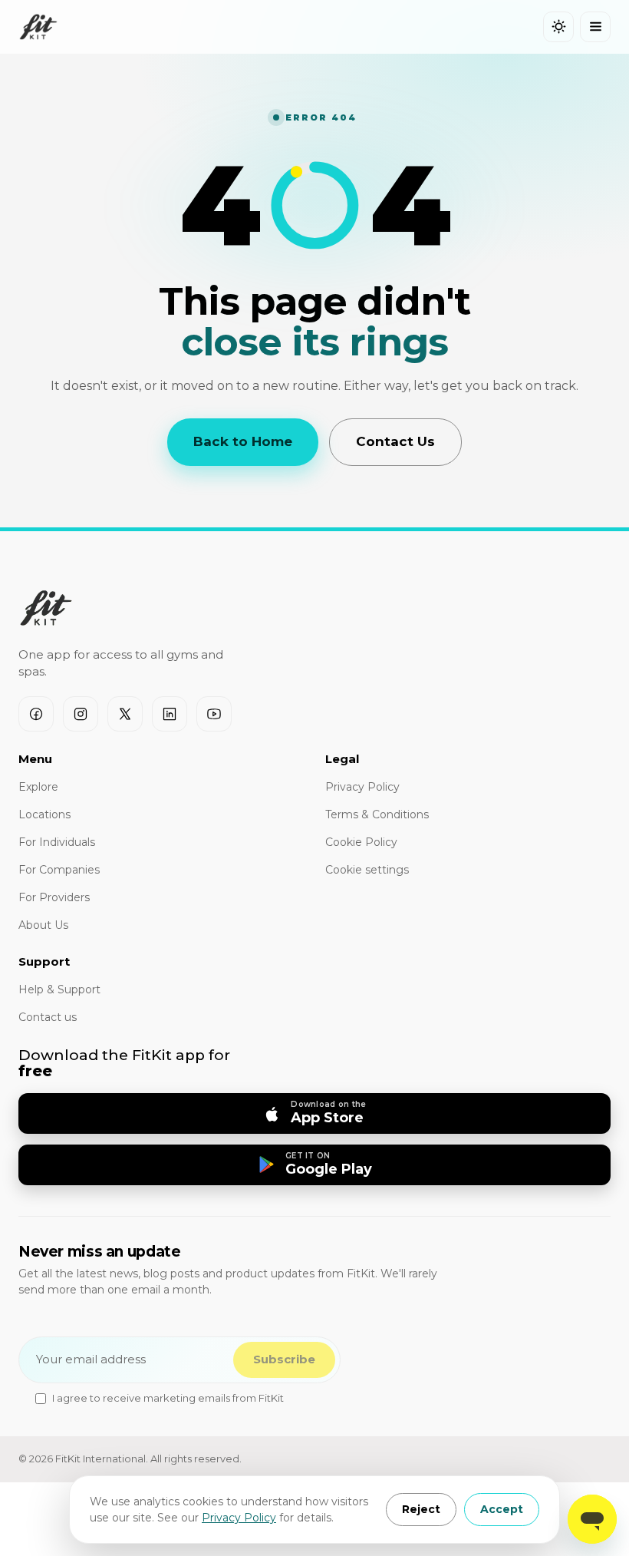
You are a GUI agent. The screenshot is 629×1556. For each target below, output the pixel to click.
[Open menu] (595, 27)
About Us (43, 925)
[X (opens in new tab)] (125, 714)
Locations (44, 814)
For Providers (54, 897)
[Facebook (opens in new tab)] (36, 714)
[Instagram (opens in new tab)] (80, 714)
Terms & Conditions (377, 814)
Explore (38, 787)
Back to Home (242, 441)
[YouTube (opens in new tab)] (214, 714)
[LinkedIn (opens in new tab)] (169, 714)
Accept (501, 1509)
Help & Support (59, 989)
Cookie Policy (361, 842)
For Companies (59, 870)
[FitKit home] (38, 27)
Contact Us (395, 441)
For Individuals (56, 842)
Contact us (47, 1017)
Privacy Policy (239, 1518)
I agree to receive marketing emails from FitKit (168, 1398)
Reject (421, 1509)
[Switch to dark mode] (558, 27)
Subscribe (284, 1359)
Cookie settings (367, 870)
